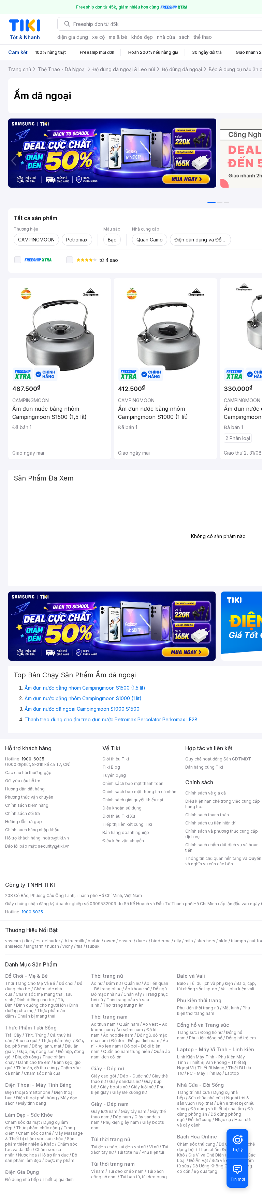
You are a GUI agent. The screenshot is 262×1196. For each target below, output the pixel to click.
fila (79, 946)
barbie (94, 940)
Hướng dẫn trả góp (23, 821)
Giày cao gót (103, 1076)
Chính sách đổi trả (22, 813)
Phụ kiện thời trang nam (213, 1010)
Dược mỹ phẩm (59, 1160)
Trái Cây (13, 1035)
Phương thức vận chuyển (29, 797)
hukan (53, 946)
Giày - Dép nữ (107, 1068)
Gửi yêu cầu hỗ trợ (22, 780)
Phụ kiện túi (153, 1152)
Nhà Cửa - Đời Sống (200, 1085)
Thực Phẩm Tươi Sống (31, 1027)
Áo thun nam (103, 1024)
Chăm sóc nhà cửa (42, 1073)
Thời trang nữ (107, 976)
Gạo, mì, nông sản (37, 1051)
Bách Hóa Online (197, 1136)
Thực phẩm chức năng (38, 1127)
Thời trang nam (109, 1017)
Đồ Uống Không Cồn (212, 1165)
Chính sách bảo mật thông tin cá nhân (139, 791)
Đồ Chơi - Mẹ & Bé (26, 976)
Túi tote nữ (127, 1152)
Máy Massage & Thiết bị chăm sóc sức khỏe (44, 1136)
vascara (13, 940)
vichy (67, 946)
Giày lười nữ (142, 1086)
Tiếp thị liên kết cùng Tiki (127, 824)
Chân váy (132, 994)
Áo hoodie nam (118, 1035)
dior (28, 940)
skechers (205, 940)
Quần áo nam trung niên (126, 1051)
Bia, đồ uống (27, 1056)
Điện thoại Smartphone (27, 1092)
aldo (223, 940)
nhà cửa (166, 37)
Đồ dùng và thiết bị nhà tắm (217, 1108)
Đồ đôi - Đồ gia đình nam (135, 1040)
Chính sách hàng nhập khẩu (32, 829)
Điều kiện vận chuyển (123, 840)
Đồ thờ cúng (200, 1119)
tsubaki (93, 946)
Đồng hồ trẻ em (241, 1037)
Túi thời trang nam (112, 1164)
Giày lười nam (104, 1111)
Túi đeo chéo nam (126, 1171)
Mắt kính (230, 1007)
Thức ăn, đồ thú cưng (36, 1067)
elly (177, 940)
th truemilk (73, 940)
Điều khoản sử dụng (122, 808)
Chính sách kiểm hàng (26, 805)
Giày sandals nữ (125, 1081)
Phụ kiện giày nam (121, 1122)
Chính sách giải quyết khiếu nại (132, 799)
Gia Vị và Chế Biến (206, 1155)
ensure (126, 940)
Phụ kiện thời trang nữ (198, 1007)
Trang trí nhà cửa (193, 1092)
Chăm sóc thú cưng (196, 1144)
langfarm (35, 946)
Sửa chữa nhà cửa (205, 1097)
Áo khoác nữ (137, 988)
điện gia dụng (72, 37)
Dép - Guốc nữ (134, 1076)
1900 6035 (32, 911)
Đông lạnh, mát (46, 1046)
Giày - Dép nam (109, 1104)
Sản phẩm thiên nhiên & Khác (39, 1141)
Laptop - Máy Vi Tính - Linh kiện (215, 1049)
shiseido (14, 946)
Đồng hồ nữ (211, 1032)
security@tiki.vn (54, 846)
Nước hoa (27, 1155)
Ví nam (97, 1171)
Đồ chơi (66, 983)
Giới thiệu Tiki (115, 758)
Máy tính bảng (32, 1103)
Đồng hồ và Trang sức (203, 1025)
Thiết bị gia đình (58, 1179)
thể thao (203, 37)
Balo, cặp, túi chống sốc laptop (216, 986)
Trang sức (187, 1032)
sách (184, 37)
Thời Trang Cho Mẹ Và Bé (30, 983)
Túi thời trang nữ (110, 1139)
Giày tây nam (133, 1111)
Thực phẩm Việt (56, 1040)
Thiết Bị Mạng (210, 1067)
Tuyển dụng (114, 775)
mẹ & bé (118, 37)
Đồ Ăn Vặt (198, 1160)
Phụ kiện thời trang (199, 1000)
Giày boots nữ (114, 1086)
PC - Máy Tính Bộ (204, 1073)
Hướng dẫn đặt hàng (25, 788)
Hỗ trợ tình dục (54, 1155)
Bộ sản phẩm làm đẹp (41, 1157)
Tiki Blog (111, 767)
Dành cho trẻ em (34, 1062)
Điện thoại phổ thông (36, 1097)
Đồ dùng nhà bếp (22, 1179)
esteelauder (47, 940)
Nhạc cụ (223, 1119)
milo (189, 940)
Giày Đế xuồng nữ (129, 1092)
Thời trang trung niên (123, 1005)
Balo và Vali (191, 976)
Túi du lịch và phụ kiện (211, 983)
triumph (238, 940)
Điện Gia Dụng (22, 1172)
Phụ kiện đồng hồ (205, 1037)
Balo (181, 983)
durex (142, 940)
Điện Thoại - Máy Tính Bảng (38, 1085)
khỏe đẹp (142, 37)
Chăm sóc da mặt (22, 1122)
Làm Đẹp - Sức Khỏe (29, 1115)
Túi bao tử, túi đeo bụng (143, 1176)
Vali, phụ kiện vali (237, 988)
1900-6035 (32, 758)
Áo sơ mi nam (129, 1029)
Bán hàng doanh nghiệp (125, 832)
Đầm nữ (113, 983)
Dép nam (122, 1116)
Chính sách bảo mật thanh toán (132, 783)
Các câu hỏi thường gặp (28, 772)
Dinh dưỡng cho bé (35, 999)
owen (109, 940)
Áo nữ (96, 983)
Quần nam (129, 1024)
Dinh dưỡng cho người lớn (41, 1005)
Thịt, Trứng (35, 1035)
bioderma (161, 940)
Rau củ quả (27, 1040)
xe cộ (98, 37)
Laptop (232, 1073)
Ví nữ (154, 1146)
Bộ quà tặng (205, 1171)
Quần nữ (132, 983)
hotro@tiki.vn (56, 837)
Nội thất (205, 1103)
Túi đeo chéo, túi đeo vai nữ (118, 1146)
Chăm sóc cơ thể (34, 1133)
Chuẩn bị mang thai (36, 1016)
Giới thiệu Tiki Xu (118, 816)
